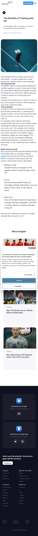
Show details (28, 274)
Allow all (19, 280)
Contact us (7, 463)
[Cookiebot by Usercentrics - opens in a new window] (28, 248)
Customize (18, 286)
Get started (28, 3)
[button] (35, 3)
